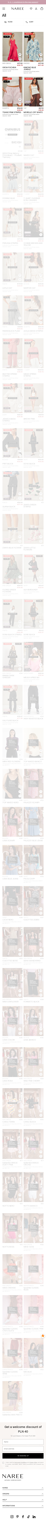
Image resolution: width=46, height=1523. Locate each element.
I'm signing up (23, 1455)
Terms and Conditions (20, 1462)
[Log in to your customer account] (36, 9)
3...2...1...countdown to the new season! (23, 2)
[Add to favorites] (19, 54)
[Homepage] (18, 8)
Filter (10, 22)
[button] (3, 9)
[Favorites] (31, 9)
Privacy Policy (33, 1462)
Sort (31, 22)
